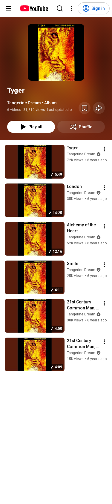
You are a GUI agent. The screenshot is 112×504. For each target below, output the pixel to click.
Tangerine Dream (81, 154)
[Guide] (8, 8)
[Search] (59, 8)
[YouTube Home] (34, 8)
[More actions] (104, 149)
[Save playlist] (84, 108)
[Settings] (71, 8)
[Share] (99, 108)
